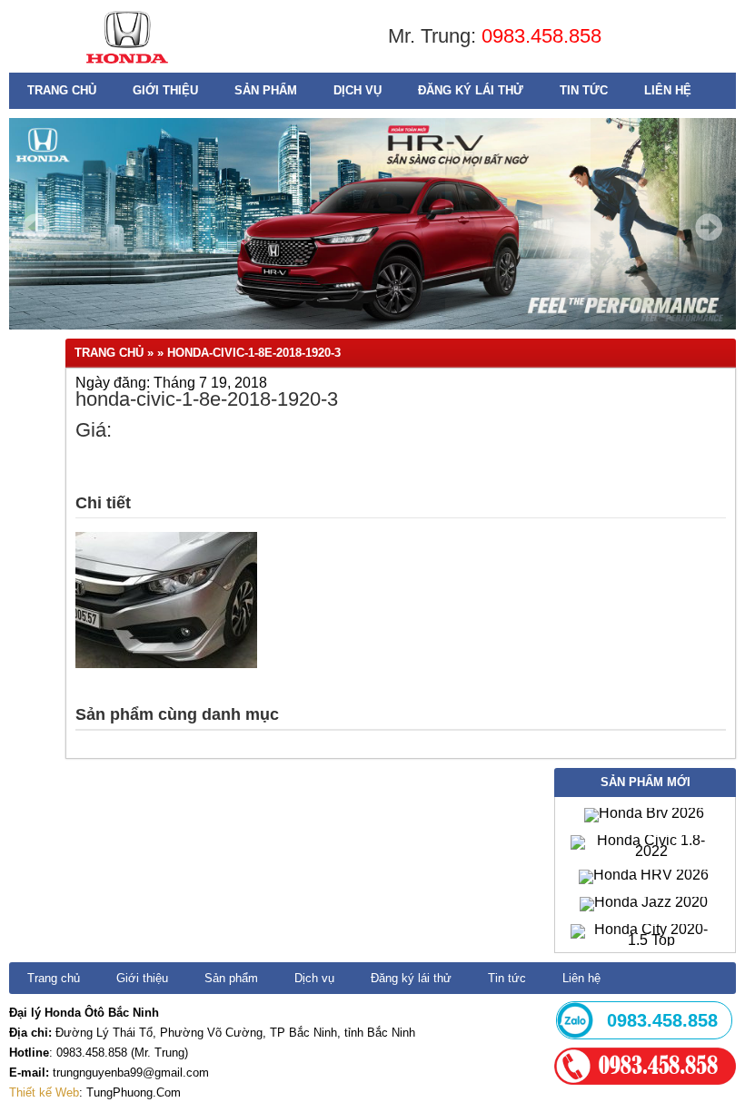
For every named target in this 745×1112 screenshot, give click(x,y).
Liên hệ (667, 90)
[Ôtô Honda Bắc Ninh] (126, 67)
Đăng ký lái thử (470, 90)
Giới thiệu (165, 90)
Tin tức (584, 90)
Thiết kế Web (44, 1092)
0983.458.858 (541, 36)
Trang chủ (61, 90)
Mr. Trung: (435, 36)
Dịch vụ (357, 90)
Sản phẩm (265, 90)
